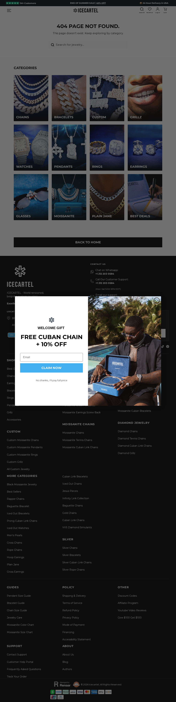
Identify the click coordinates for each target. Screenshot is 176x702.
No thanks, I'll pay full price (51, 380)
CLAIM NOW (51, 368)
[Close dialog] (157, 301)
